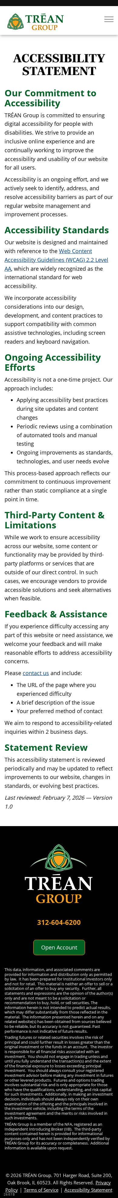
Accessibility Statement (88, 1190)
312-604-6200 (59, 922)
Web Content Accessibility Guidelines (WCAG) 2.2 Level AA (56, 259)
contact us (36, 673)
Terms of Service (41, 1190)
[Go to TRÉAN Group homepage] (59, 877)
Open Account (59, 947)
